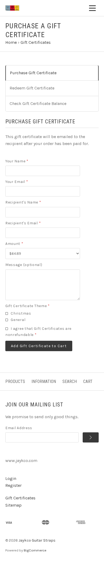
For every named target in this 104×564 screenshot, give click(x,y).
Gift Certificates (20, 497)
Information (43, 381)
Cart (88, 381)
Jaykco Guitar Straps (37, 540)
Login (10, 478)
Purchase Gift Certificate (33, 72)
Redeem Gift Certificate (32, 88)
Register (13, 485)
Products (15, 381)
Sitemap (13, 505)
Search (69, 381)
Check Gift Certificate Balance (38, 103)
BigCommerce (35, 550)
